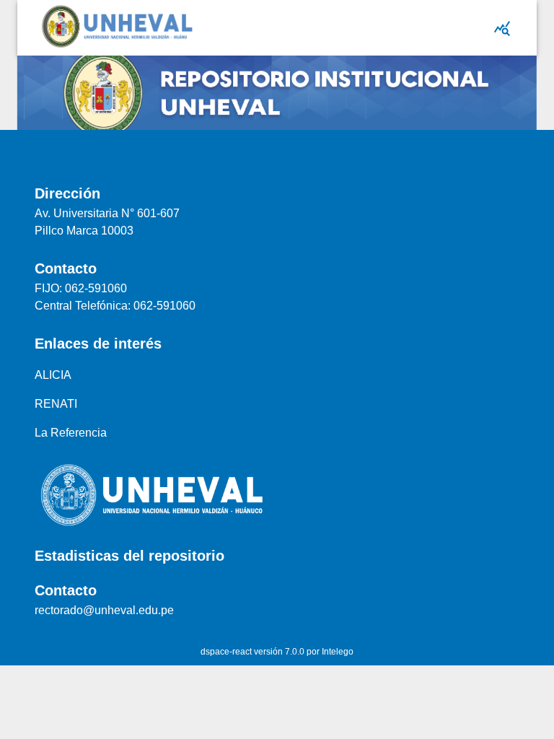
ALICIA (53, 375)
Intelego (337, 652)
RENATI (56, 404)
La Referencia (71, 433)
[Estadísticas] (502, 28)
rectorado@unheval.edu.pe (104, 610)
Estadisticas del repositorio (129, 556)
